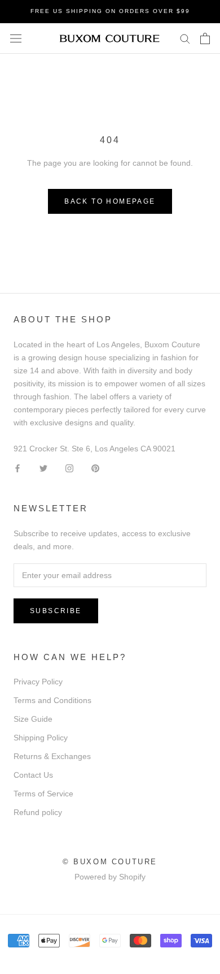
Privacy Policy (38, 681)
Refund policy (38, 812)
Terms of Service (43, 793)
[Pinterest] (95, 468)
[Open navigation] (15, 38)
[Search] (185, 38)
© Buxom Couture (110, 861)
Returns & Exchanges (52, 756)
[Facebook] (17, 468)
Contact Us (33, 774)
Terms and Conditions (52, 700)
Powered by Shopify (110, 876)
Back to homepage (109, 201)
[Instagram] (69, 468)
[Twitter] (43, 468)
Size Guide (33, 718)
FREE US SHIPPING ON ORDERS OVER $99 (110, 11)
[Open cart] (205, 38)
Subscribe (56, 611)
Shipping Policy (41, 737)
